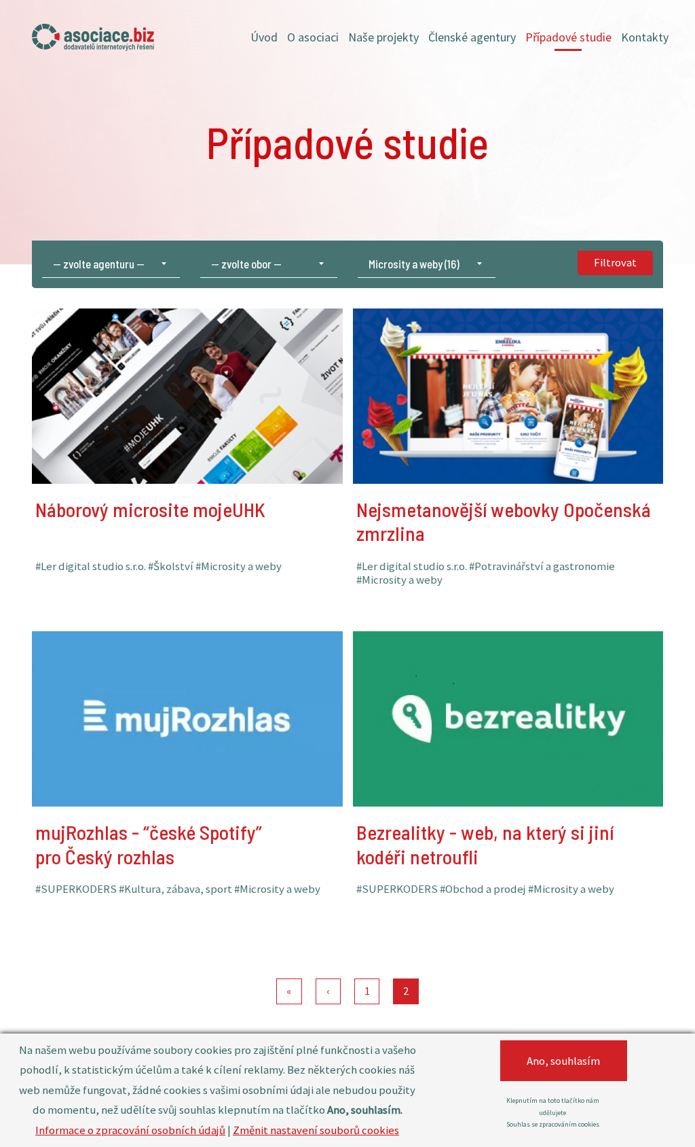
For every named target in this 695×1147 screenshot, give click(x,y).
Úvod (264, 37)
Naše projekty (383, 37)
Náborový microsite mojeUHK (156, 333)
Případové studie (568, 37)
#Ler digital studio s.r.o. (100, 549)
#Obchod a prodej (492, 858)
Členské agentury (472, 37)
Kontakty (645, 37)
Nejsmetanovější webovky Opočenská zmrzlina (463, 345)
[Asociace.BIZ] (93, 37)
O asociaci (313, 37)
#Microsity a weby (473, 566)
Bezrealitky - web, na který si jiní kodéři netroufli (491, 667)
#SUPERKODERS (85, 858)
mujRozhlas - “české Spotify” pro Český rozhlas (154, 667)
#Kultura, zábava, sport (185, 858)
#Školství (180, 549)
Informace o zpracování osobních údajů (130, 1130)
